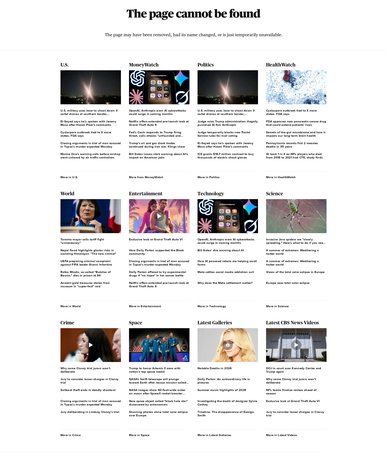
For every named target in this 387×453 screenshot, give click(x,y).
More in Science (277, 306)
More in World (70, 306)
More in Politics (209, 177)
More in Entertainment (145, 306)
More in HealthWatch (281, 177)
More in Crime (70, 435)
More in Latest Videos (281, 435)
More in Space (139, 435)
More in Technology (212, 306)
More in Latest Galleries (214, 435)
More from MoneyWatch (146, 177)
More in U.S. (69, 177)
